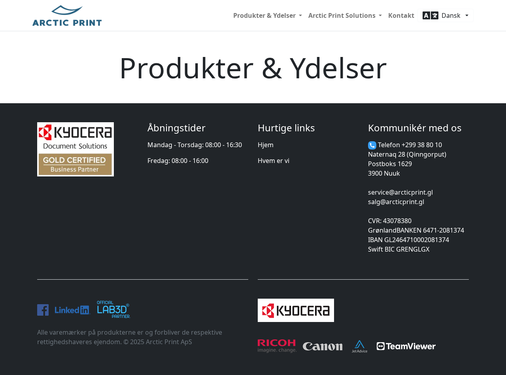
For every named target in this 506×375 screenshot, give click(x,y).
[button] (445, 15)
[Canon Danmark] (322, 344)
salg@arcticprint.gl (396, 201)
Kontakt (401, 15)
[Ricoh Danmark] (277, 344)
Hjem (266, 144)
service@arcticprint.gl (400, 192)
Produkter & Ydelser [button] (265, 15)
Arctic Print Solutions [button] (342, 15)
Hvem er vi (273, 160)
